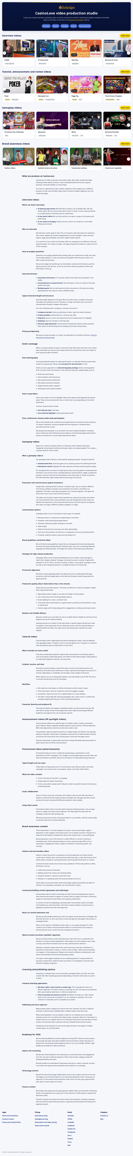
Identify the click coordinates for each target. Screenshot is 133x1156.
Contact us (104, 1116)
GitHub (70, 1139)
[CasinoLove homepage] (66, 7)
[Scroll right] (128, 53)
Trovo (70, 1142)
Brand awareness (84, 26)
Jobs (101, 1119)
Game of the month (42, 1126)
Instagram (71, 1132)
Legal (4, 1112)
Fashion (73, 26)
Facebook (71, 1126)
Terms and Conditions (10, 1116)
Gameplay (65, 26)
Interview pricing (41, 1116)
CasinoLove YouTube (76, 20)
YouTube (71, 1116)
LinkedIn (71, 1122)
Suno (69, 1135)
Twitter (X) (71, 1129)
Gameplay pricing (41, 1119)
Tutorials (55, 26)
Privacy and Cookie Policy (11, 1122)
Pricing (37, 1112)
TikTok (70, 1119)
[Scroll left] (4, 53)
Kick (69, 1145)
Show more (125, 36)
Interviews (46, 26)
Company (103, 1112)
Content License (8, 1119)
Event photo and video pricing (46, 1122)
